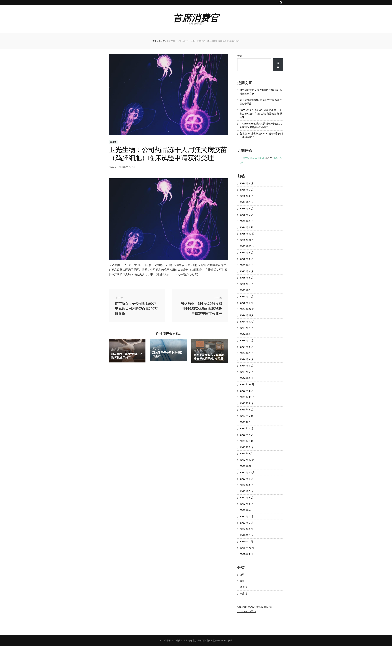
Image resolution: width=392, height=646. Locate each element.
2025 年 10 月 (247, 246)
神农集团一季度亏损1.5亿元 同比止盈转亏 (126, 355)
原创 (242, 580)
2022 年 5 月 (247, 503)
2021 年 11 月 (246, 541)
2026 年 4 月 (247, 208)
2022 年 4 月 (247, 510)
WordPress (222, 640)
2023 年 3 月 (246, 441)
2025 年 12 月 (247, 233)
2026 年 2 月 (247, 221)
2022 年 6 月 (247, 497)
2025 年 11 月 (247, 239)
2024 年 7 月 (246, 340)
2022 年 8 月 (247, 485)
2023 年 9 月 (246, 403)
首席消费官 (196, 17)
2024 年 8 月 (247, 334)
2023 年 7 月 (246, 415)
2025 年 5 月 (247, 277)
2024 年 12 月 (247, 309)
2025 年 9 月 (247, 252)
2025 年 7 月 (246, 265)
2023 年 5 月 (246, 428)
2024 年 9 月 (247, 327)
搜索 (239, 56)
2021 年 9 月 (246, 554)
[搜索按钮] (281, 2)
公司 (242, 574)
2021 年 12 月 (247, 535)
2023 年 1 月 (246, 453)
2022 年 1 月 (246, 529)
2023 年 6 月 (246, 422)
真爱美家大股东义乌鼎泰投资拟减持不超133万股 (209, 356)
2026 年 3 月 (246, 214)
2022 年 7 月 (246, 491)
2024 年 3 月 (246, 365)
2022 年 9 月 (247, 478)
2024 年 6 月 (247, 346)
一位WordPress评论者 (252, 158)
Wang (113, 167)
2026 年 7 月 (246, 189)
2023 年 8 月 (246, 409)
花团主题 (210, 640)
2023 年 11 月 (247, 390)
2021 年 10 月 (247, 547)
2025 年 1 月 (246, 302)
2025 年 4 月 (247, 283)
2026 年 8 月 (247, 183)
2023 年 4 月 (246, 434)
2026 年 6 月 (247, 195)
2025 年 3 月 (246, 290)
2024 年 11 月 (247, 315)
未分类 (113, 142)
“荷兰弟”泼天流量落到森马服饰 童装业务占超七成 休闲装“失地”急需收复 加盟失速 (261, 114)
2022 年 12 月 (247, 459)
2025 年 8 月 (247, 258)
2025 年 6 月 (247, 271)
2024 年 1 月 (246, 378)
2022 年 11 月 (247, 466)
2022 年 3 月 (246, 516)
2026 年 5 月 (247, 202)
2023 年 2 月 (246, 447)
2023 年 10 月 (247, 397)
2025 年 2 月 (247, 296)
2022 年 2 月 (247, 522)
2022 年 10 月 (247, 472)
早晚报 (243, 587)
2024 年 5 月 (247, 353)
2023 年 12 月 (247, 384)
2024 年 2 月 (247, 371)
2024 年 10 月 (247, 321)
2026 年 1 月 (246, 227)
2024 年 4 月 (247, 359)
